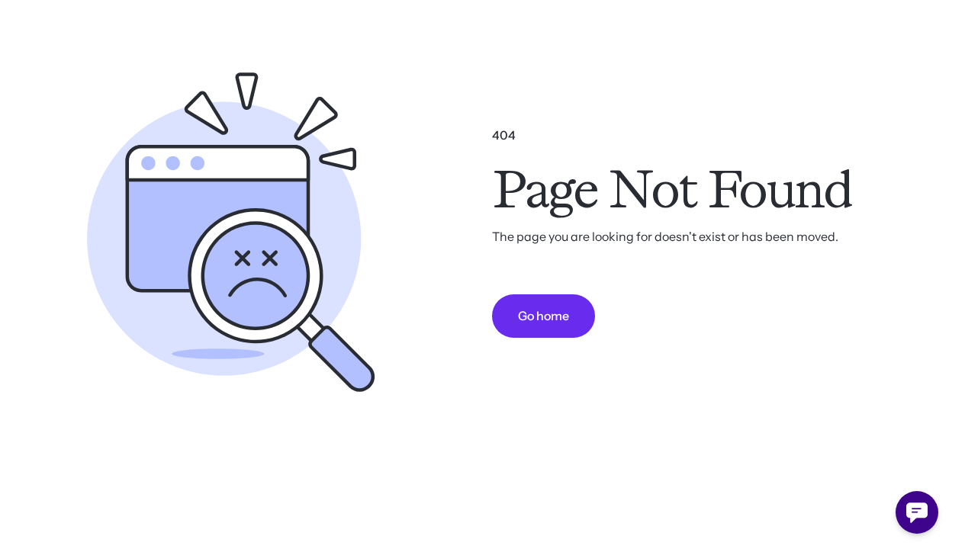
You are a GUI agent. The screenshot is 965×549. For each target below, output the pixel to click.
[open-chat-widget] (917, 512)
